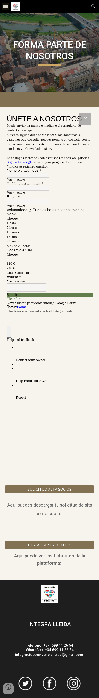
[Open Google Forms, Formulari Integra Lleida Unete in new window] (85, 119)
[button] (5, 6)
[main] (49, 52)
